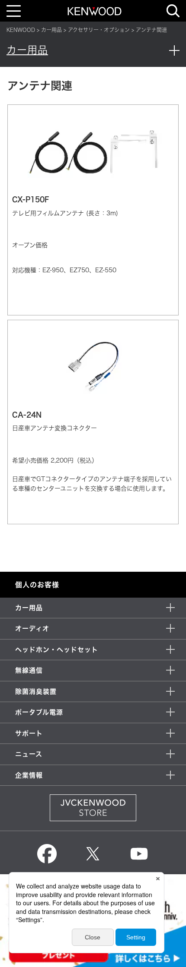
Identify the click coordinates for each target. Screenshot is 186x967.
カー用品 (51, 29)
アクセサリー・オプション (99, 29)
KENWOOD (20, 29)
